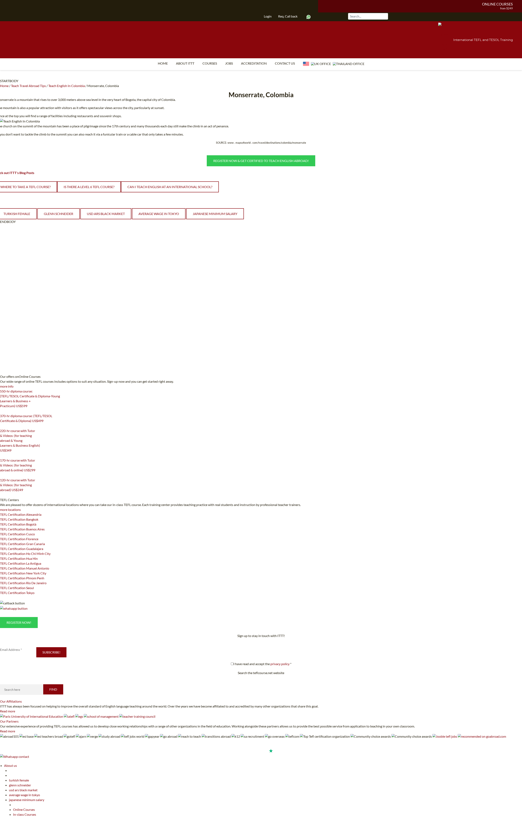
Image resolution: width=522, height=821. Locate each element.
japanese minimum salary (215, 214)
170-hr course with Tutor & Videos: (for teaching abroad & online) (17, 465)
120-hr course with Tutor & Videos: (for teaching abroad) (17, 485)
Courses (209, 63)
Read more (7, 711)
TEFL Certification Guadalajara (21, 549)
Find (53, 689)
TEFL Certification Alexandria (20, 514)
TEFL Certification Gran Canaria (22, 544)
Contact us (285, 63)
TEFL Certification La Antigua (20, 563)
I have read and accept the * (262, 664)
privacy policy (280, 664)
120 (2, 495)
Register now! (19, 622)
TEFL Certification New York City (23, 573)
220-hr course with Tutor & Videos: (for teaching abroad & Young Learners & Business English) (20, 440)
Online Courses (497, 4)
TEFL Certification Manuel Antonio (24, 568)
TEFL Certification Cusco (17, 534)
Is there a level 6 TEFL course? (89, 187)
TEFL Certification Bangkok (19, 519)
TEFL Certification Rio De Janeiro (23, 583)
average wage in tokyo (158, 214)
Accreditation (254, 63)
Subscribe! (51, 652)
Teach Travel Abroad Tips (28, 86)
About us (10, 765)
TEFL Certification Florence (19, 539)
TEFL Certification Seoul (17, 588)
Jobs (229, 63)
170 (2, 475)
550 (2, 411)
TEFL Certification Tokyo (17, 593)
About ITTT (185, 63)
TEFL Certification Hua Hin (19, 558)
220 (2, 455)
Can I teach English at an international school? (169, 187)
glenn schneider (58, 214)
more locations (10, 509)
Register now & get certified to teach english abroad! (261, 161)
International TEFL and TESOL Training (483, 39)
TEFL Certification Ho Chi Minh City (25, 553)
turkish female (19, 780)
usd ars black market (106, 214)
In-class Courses (24, 814)
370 (2, 426)
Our (11, 701)
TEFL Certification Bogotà (18, 524)
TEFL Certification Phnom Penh (22, 578)
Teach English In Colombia (66, 86)
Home (163, 63)
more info (6, 386)
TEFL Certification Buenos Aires (22, 529)
